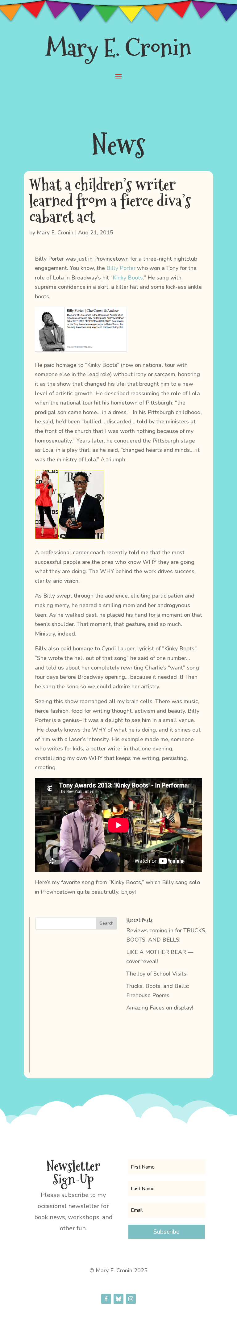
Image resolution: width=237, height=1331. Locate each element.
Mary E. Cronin (55, 232)
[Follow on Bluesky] (118, 1299)
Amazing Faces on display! (159, 1007)
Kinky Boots (128, 277)
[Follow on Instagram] (131, 1299)
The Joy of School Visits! (157, 973)
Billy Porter (120, 268)
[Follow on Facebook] (106, 1299)
